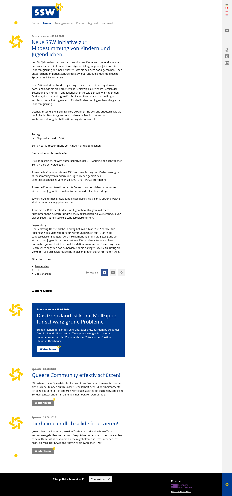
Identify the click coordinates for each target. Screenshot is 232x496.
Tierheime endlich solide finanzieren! (75, 423)
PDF (37, 270)
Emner (47, 23)
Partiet (36, 23)
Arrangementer (64, 23)
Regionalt (93, 23)
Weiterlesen (48, 349)
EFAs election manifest (181, 491)
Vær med (107, 23)
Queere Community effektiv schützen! (76, 375)
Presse (80, 23)
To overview (42, 266)
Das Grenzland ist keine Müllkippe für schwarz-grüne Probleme (76, 318)
